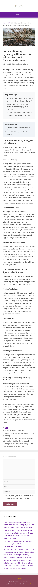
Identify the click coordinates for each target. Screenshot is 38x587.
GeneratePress (29, 584)
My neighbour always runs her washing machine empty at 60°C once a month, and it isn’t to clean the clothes (19, 543)
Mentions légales (14, 581)
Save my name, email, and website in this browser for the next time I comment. (19, 497)
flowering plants (10, 430)
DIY (9, 23)
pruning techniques (22, 433)
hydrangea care (8, 433)
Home (4, 23)
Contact (19, 578)
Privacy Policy (25, 581)
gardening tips (22, 430)
